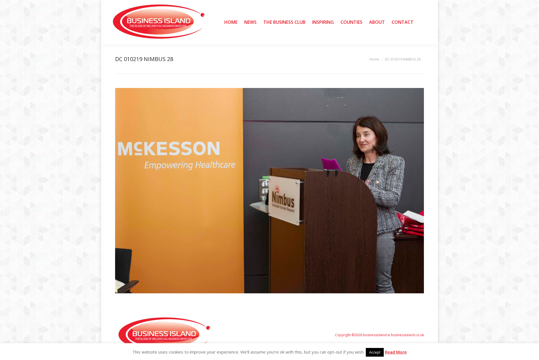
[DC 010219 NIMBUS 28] (269, 190)
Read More (396, 352)
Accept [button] (374, 352)
